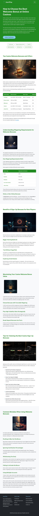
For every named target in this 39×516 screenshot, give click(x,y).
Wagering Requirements (20, 44)
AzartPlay (9, 2)
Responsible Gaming (29, 502)
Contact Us (28, 504)
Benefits (29, 44)
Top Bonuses (10, 44)
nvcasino (17, 120)
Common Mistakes (28, 47)
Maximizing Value (11, 47)
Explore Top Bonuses (9, 37)
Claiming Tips (19, 47)
